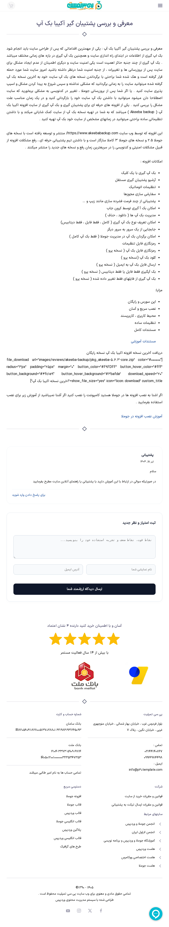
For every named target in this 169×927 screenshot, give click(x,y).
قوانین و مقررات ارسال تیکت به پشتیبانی (137, 804)
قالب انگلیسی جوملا (68, 821)
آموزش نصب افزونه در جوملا (141, 416)
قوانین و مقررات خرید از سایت (143, 796)
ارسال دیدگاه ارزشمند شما (84, 589)
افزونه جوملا (73, 796)
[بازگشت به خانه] (84, 5)
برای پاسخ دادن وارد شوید (28, 495)
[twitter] (90, 910)
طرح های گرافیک (70, 846)
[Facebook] (101, 910)
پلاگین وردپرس (71, 830)
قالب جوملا (74, 804)
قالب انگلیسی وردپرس (67, 838)
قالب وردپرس (72, 813)
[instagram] (79, 910)
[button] (160, 5)
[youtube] (68, 910)
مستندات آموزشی (143, 341)
